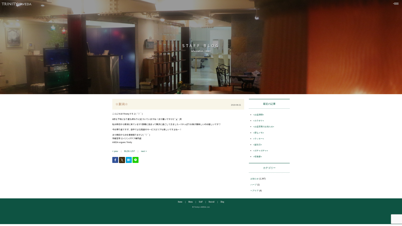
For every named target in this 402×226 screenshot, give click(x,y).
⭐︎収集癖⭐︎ (257, 156)
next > (144, 151)
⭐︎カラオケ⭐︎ (258, 120)
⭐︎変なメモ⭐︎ (258, 133)
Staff (201, 201)
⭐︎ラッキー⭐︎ (258, 138)
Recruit (212, 201)
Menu (190, 201)
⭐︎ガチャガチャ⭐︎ (260, 150)
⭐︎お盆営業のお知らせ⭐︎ (263, 126)
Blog (222, 201)
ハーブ (253, 184)
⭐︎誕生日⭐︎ (257, 144)
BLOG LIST (129, 151)
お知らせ (254, 179)
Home (180, 201)
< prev (115, 151)
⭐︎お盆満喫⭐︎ (258, 114)
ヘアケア (254, 190)
